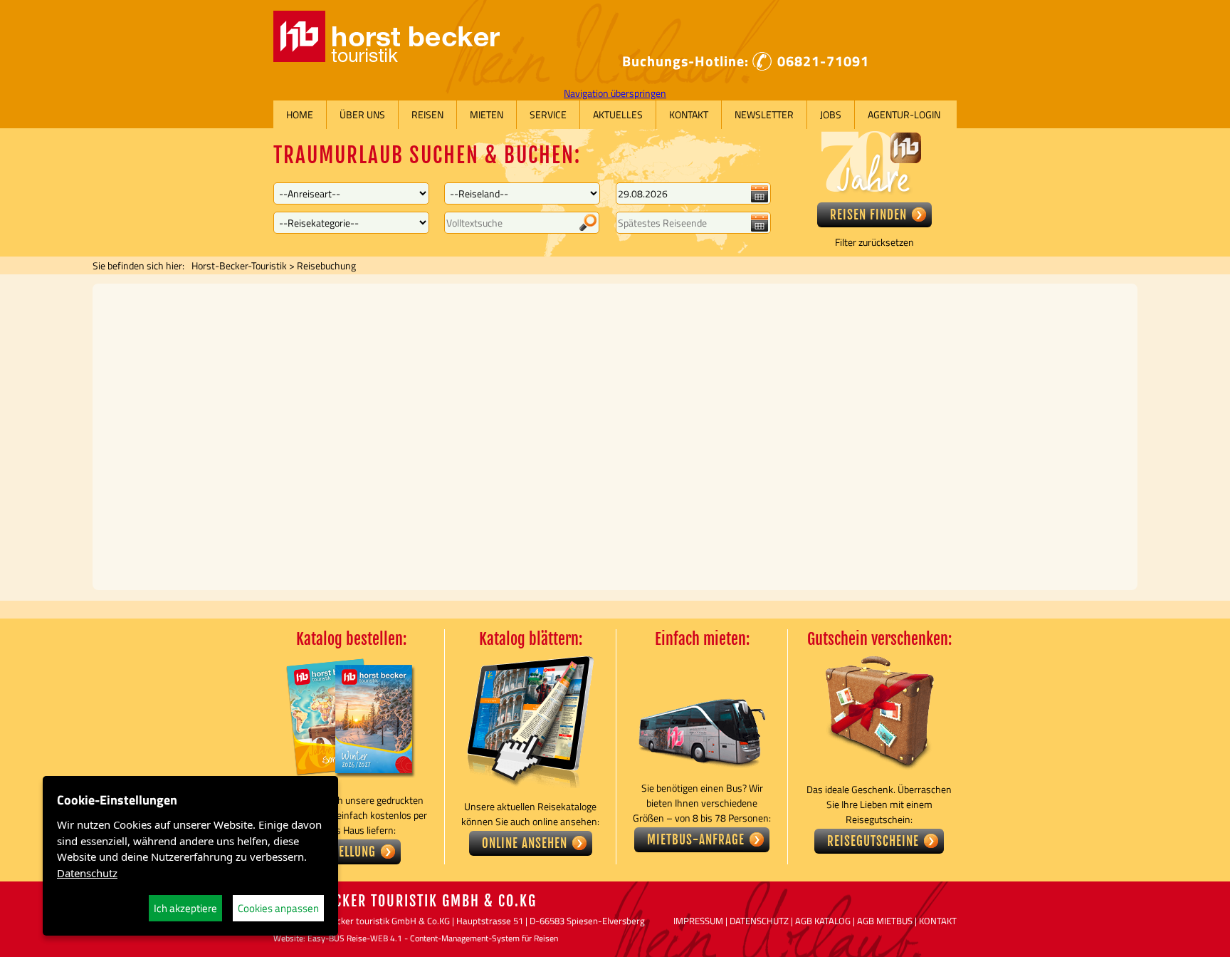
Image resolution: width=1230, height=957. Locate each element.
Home (299, 114)
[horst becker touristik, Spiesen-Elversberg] (386, 58)
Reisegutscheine (873, 841)
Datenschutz (87, 873)
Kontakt (688, 114)
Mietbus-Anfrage (696, 839)
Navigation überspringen (615, 93)
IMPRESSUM (698, 921)
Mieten (486, 114)
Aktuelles (618, 114)
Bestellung (345, 851)
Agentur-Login (904, 114)
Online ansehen (524, 843)
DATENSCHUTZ (759, 921)
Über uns (362, 114)
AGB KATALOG (823, 921)
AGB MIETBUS (885, 921)
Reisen (427, 114)
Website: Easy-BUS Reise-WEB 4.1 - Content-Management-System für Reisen (415, 938)
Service (548, 114)
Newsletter (764, 114)
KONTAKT (938, 921)
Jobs (830, 114)
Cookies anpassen (278, 908)
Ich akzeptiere (185, 908)
